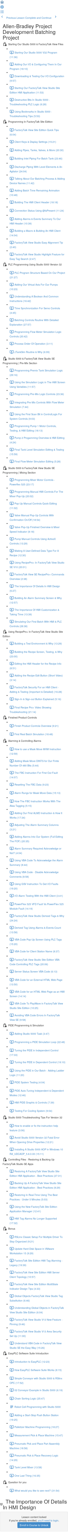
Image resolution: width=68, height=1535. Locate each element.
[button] (2, 3)
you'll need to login (48, 1520)
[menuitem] (2, 8)
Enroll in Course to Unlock (34, 1525)
